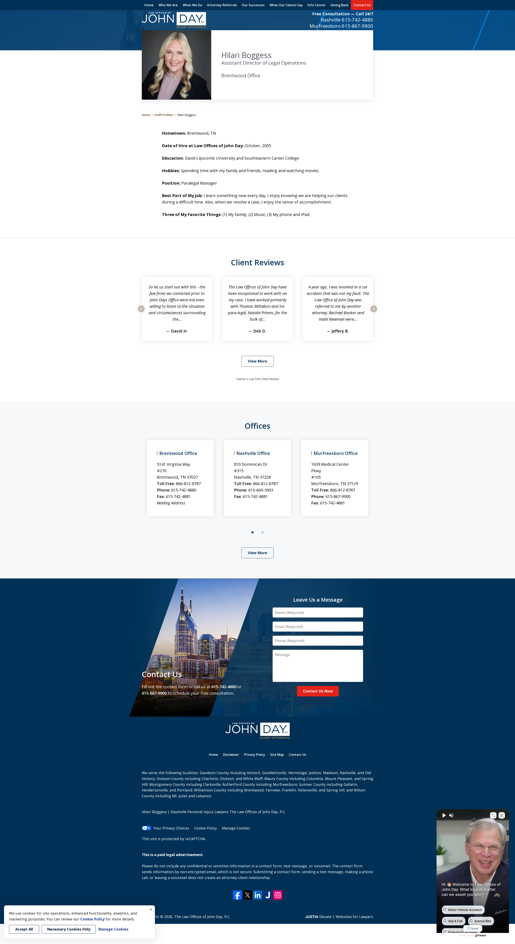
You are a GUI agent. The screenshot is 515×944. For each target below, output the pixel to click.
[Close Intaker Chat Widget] (502, 815)
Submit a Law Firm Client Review (257, 379)
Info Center (317, 5)
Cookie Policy (205, 828)
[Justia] (267, 895)
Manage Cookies (236, 828)
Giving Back (339, 5)
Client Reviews (257, 262)
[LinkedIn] (257, 895)
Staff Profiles (163, 115)
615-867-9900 (357, 26)
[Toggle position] (493, 815)
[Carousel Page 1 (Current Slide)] (252, 532)
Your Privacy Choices (171, 828)
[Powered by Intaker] (481, 935)
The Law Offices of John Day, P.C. (202, 916)
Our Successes (253, 5)
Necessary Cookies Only (68, 929)
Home (149, 5)
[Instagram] (277, 895)
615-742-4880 (357, 19)
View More (257, 361)
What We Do (192, 5)
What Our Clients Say (286, 5)
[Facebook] (237, 895)
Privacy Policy (254, 754)
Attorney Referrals (222, 5)
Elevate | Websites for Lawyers (339, 916)
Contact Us (362, 5)
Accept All (24, 929)
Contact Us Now (318, 691)
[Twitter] (247, 895)
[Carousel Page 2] (263, 532)
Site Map (277, 754)
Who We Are (168, 5)
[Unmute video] (444, 815)
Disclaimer (231, 754)
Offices (257, 425)
